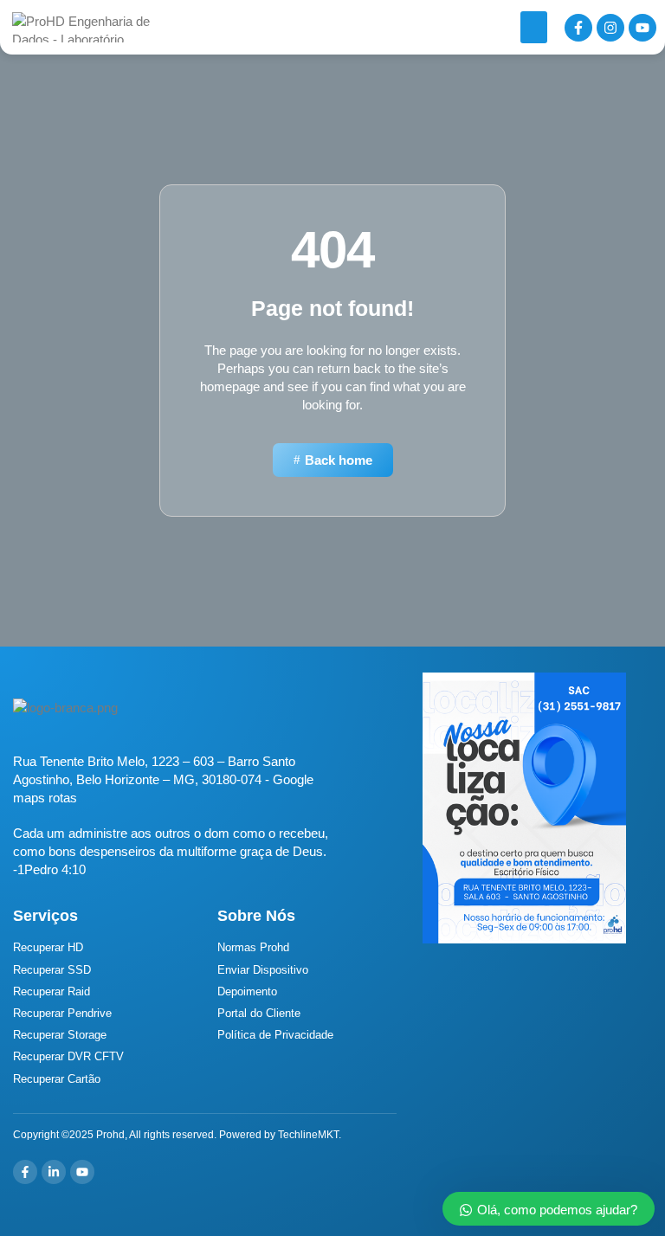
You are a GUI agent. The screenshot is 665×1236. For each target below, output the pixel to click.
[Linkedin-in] (54, 1172)
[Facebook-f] (578, 28)
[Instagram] (610, 28)
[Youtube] (642, 28)
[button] (534, 27)
